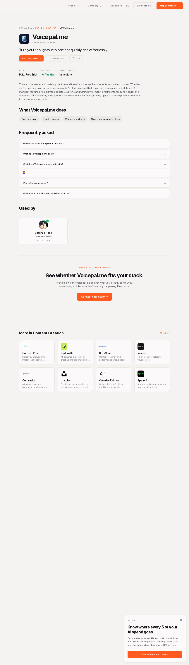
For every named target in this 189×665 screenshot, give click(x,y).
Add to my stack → (31, 58)
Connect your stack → (94, 296)
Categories (25, 28)
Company (93, 5)
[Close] (181, 620)
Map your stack (168, 5)
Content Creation (46, 28)
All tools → (165, 333)
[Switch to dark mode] (127, 6)
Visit (77, 58)
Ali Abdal (51, 43)
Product (71, 5)
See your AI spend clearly (155, 654)
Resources (116, 5)
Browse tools (144, 5)
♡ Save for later (56, 58)
